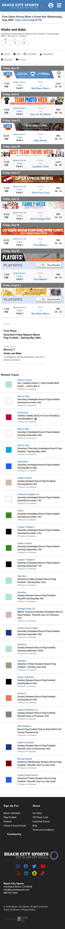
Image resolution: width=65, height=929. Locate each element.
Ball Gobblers (24, 726)
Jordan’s (21, 693)
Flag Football (10, 817)
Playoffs (8, 59)
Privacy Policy (28, 909)
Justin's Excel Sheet (27, 628)
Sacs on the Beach (40, 114)
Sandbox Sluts (40, 166)
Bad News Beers (40, 88)
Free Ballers (40, 245)
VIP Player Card (40, 817)
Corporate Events (41, 821)
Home (7, 54)
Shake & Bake (24, 380)
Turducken (22, 412)
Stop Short (22, 461)
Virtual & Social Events (15, 825)
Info (18, 54)
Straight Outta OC (26, 608)
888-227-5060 (11, 893)
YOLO (20, 510)
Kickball (7, 821)
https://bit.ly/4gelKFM (28, 19)
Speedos (21, 576)
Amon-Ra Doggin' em (28, 494)
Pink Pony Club (40, 192)
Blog (34, 825)
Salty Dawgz (40, 140)
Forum (22, 59)
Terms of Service (12, 909)
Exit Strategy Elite (41, 218)
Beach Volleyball (12, 813)
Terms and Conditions (43, 830)
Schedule (31, 54)
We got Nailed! (24, 759)
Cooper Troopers (26, 527)
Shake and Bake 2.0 (27, 710)
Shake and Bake (25, 677)
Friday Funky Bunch (27, 775)
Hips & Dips (23, 396)
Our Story (37, 813)
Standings (48, 54)
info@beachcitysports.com (16, 890)
